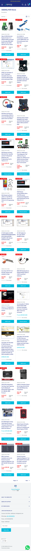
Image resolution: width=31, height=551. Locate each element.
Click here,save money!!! (15, 1)
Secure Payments (15, 489)
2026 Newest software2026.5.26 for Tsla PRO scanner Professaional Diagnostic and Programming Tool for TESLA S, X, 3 (23, 196)
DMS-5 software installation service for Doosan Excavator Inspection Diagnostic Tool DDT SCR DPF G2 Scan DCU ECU (7, 460)
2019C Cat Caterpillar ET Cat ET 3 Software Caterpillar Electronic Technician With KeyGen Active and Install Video (7, 76)
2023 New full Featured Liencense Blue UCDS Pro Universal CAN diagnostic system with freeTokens (7, 116)
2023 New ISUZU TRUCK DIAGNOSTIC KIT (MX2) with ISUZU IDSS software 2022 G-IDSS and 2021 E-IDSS (23, 121)
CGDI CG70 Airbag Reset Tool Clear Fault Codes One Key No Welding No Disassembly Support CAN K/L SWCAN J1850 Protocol (7, 388)
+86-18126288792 (11, 516)
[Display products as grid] (26, 16)
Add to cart (7, 54)
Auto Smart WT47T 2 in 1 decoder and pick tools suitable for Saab (7, 272)
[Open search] (22, 4)
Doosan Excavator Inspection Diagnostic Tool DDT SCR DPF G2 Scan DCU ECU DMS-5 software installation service (23, 460)
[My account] (25, 4)
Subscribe (6, 530)
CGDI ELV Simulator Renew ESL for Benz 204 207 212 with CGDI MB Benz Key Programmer (23, 387)
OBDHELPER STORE (21, 422)
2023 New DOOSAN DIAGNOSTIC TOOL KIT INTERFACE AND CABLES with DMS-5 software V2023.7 (23, 79)
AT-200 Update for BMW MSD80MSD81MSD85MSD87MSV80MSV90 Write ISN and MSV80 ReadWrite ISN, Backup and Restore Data (7, 236)
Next (27, 480)
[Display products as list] (29, 16)
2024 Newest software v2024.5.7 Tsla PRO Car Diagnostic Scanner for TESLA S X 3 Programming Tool (7, 198)
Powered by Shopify (5, 548)
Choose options (7, 174)
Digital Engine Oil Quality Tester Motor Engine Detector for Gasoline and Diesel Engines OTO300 (23, 426)
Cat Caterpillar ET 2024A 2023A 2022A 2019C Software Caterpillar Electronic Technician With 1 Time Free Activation (23, 308)
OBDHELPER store (5, 34)
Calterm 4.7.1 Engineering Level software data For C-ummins (7, 308)
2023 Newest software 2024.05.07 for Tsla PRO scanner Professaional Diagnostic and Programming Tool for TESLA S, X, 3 (7, 156)
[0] (28, 4)
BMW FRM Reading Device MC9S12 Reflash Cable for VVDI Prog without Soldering (23, 273)
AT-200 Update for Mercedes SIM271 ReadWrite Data (21, 234)
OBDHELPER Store (5, 70)
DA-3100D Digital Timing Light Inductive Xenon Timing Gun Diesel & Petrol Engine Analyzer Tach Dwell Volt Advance (7, 425)
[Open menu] (2, 4)
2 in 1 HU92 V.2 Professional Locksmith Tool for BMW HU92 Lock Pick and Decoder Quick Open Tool (23, 39)
